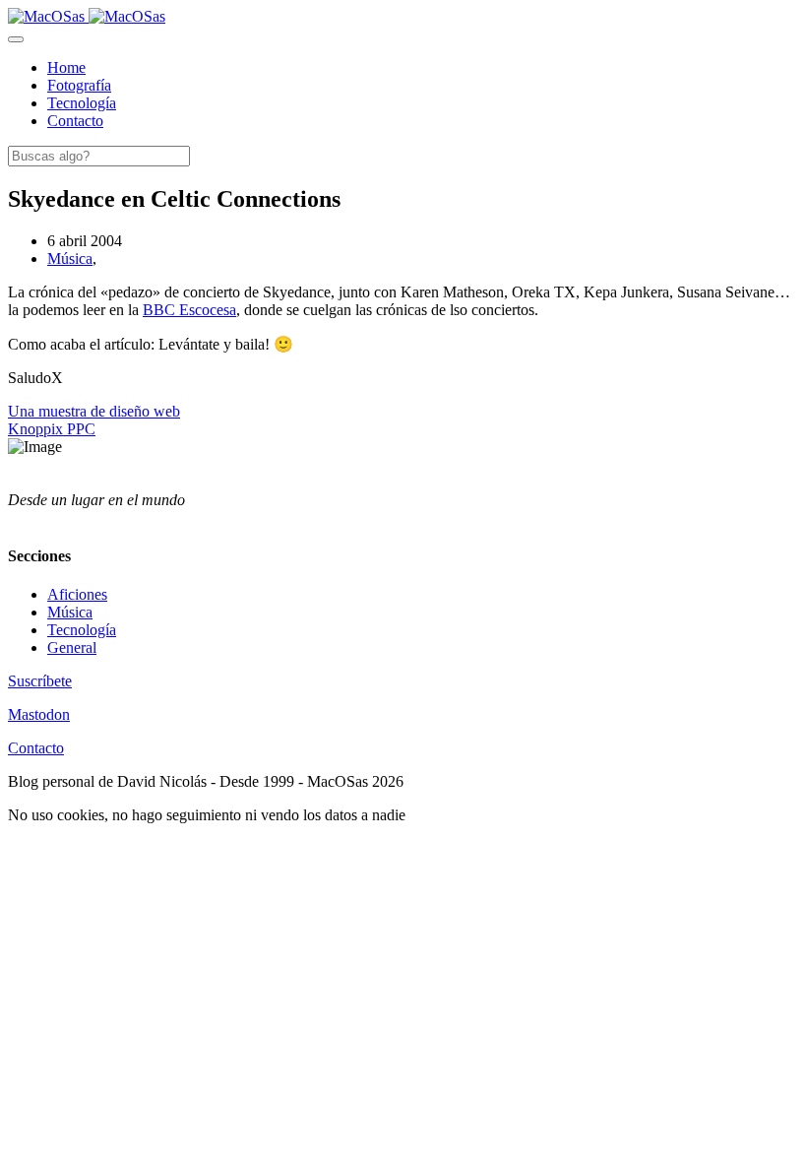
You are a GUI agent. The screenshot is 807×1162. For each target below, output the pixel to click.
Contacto (36, 748)
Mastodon (39, 714)
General (71, 647)
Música (70, 258)
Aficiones (77, 594)
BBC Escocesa (189, 309)
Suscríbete (40, 681)
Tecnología (81, 629)
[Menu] (16, 39)
